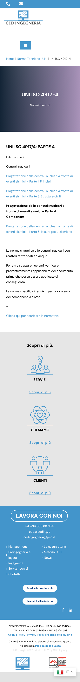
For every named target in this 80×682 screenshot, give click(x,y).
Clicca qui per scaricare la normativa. (32, 316)
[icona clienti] (40, 457)
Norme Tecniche (28, 59)
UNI (44, 59)
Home (10, 59)
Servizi (40, 379)
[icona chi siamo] (40, 407)
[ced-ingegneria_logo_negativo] (23, 12)
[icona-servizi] (40, 356)
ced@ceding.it (39, 532)
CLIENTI (40, 480)
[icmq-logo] (57, 658)
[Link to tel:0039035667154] (8, 4)
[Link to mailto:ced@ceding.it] (21, 4)
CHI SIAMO (40, 430)
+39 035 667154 (42, 526)
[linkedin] (13, 33)
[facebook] (5, 33)
